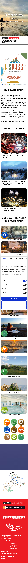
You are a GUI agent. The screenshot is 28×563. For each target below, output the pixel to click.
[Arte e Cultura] (4, 387)
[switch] (25, 285)
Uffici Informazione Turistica (8, 540)
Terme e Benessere (14, 414)
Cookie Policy (13, 547)
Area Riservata (14, 548)
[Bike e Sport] (21, 429)
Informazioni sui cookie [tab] (21, 258)
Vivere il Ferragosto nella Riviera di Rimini (12, 209)
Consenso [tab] (4, 258)
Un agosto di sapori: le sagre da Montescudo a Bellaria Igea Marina (14, 183)
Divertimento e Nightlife (14, 239)
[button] (2, 18)
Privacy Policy (14, 545)
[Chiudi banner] (26, 254)
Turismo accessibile (7, 557)
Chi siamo (12, 543)
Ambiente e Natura (14, 376)
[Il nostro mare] (4, 349)
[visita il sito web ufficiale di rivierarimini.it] (14, 502)
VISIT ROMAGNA (5, 551)
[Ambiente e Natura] (14, 365)
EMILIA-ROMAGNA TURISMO (9, 553)
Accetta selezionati (14, 302)
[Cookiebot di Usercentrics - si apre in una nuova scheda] (17, 255)
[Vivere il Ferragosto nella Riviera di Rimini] (14, 197)
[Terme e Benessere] (14, 404)
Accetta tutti (14, 298)
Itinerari (14, 338)
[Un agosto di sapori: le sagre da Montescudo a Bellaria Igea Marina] (14, 170)
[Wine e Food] (4, 311)
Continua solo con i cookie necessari (14, 307)
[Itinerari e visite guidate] (4, 333)
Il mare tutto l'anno (14, 16)
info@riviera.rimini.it (6, 538)
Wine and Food (14, 316)
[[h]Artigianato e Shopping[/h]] (14, 251)
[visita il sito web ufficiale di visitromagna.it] (14, 527)
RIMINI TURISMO (6, 555)
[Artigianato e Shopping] (14, 429)
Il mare (14, 354)
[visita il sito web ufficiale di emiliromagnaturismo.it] (14, 517)
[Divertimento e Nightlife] (4, 235)
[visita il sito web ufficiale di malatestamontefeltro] (14, 508)
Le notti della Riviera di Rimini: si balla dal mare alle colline (13, 155)
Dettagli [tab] (11, 258)
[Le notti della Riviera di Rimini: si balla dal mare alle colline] (14, 143)
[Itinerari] (14, 327)
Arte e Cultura (14, 392)
